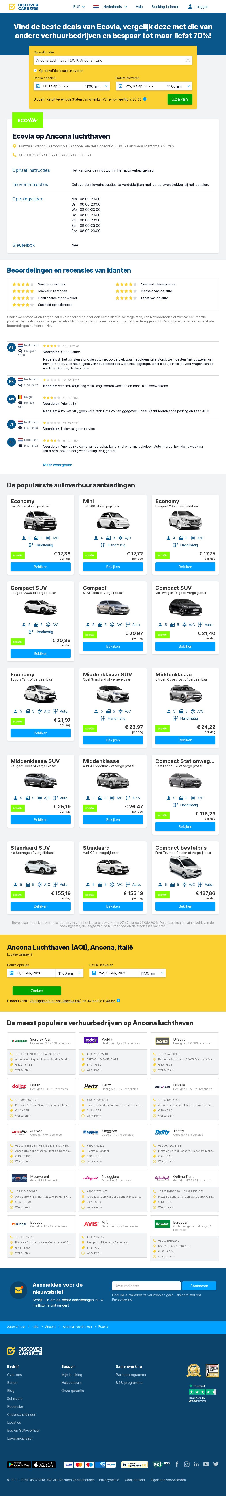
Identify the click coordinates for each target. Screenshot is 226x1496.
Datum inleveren (128, 78)
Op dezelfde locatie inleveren (61, 71)
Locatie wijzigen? (19, 954)
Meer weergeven (57, 465)
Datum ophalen (45, 78)
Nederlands (112, 6)
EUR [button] (77, 6)
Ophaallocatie (44, 52)
